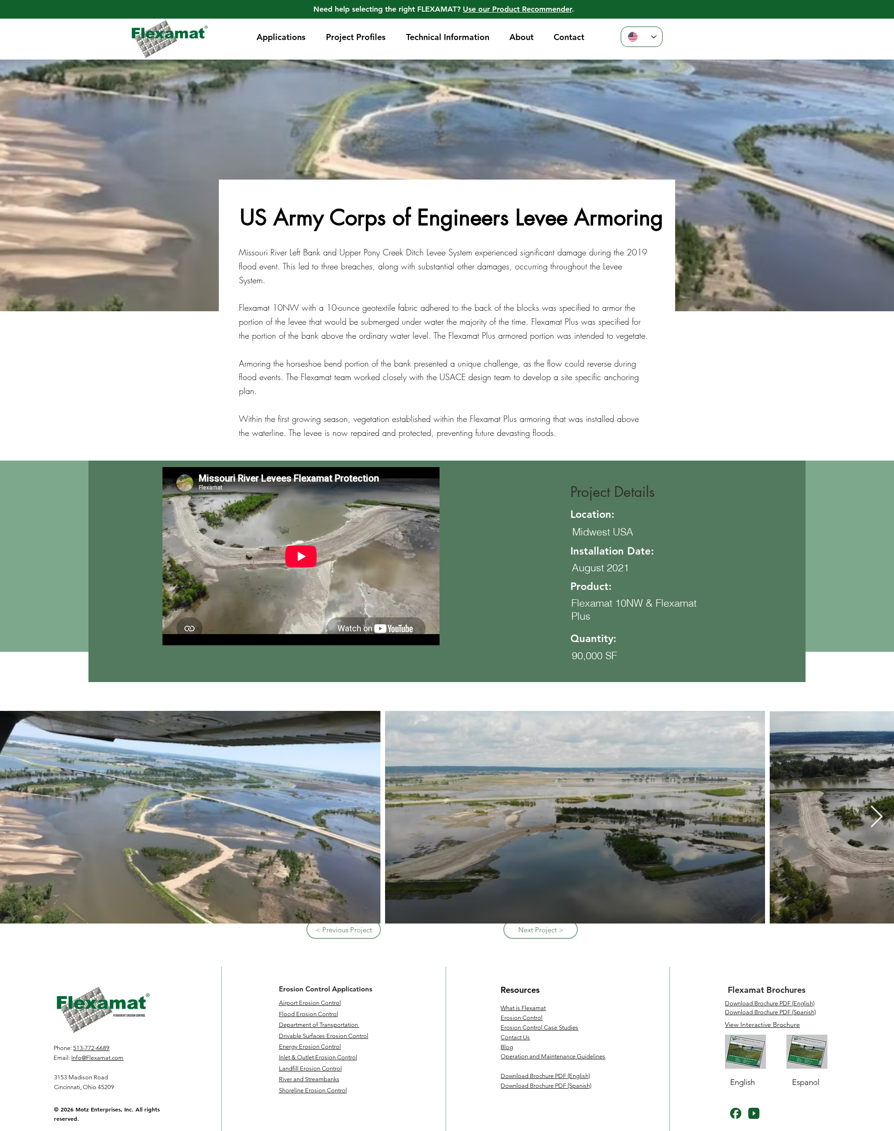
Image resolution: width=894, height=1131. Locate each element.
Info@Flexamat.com (97, 1057)
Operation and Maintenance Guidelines (553, 1056)
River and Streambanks (309, 1079)
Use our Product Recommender (517, 9)
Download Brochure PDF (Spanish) (770, 1012)
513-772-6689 (91, 1047)
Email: (62, 1057)
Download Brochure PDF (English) (769, 1003)
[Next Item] (876, 817)
